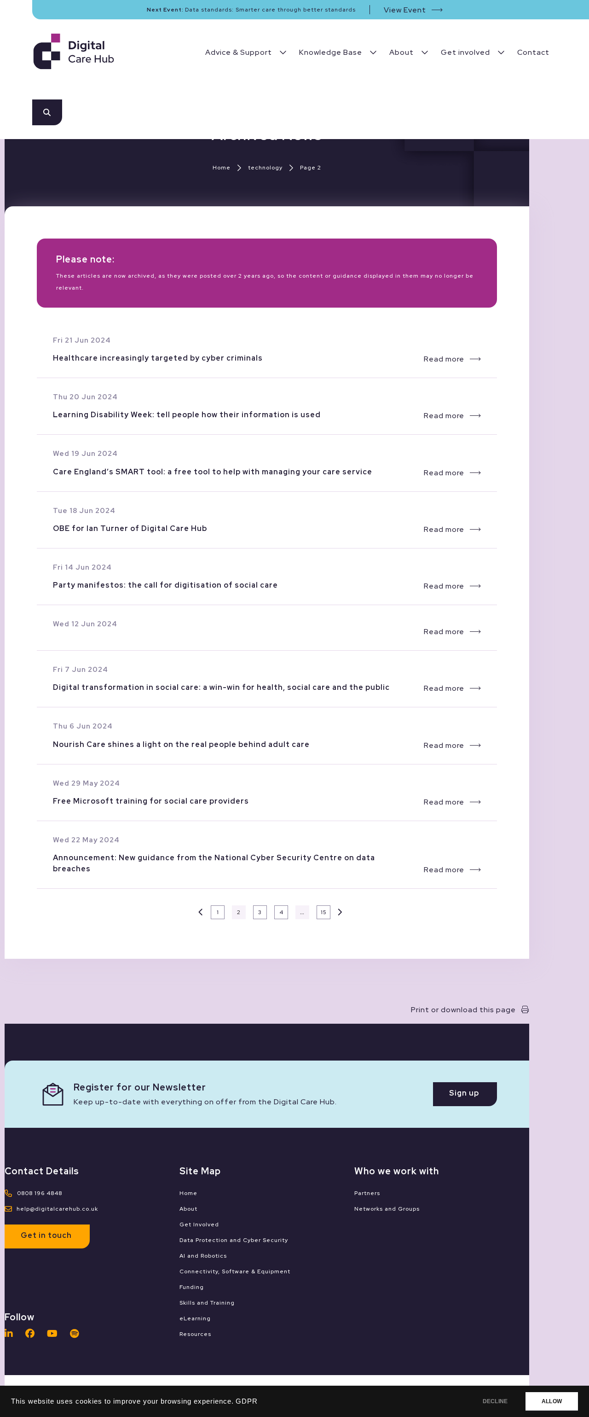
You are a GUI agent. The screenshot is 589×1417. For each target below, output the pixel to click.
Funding (191, 1287)
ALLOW (552, 1401)
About (188, 1209)
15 (324, 912)
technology (265, 167)
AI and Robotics (203, 1256)
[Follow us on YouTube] (55, 1333)
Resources (195, 1334)
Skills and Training (207, 1302)
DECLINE (495, 1401)
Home (222, 167)
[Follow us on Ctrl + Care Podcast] (77, 1333)
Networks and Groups (387, 1209)
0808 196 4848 (39, 1193)
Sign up (464, 1093)
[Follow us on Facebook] (32, 1333)
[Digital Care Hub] (73, 53)
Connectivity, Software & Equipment (234, 1271)
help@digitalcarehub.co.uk (57, 1209)
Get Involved (199, 1224)
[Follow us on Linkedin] (11, 1333)
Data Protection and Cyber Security (233, 1240)
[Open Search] (47, 112)
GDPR (247, 1401)
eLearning (195, 1318)
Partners (367, 1193)
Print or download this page (463, 1010)
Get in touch (46, 1235)
